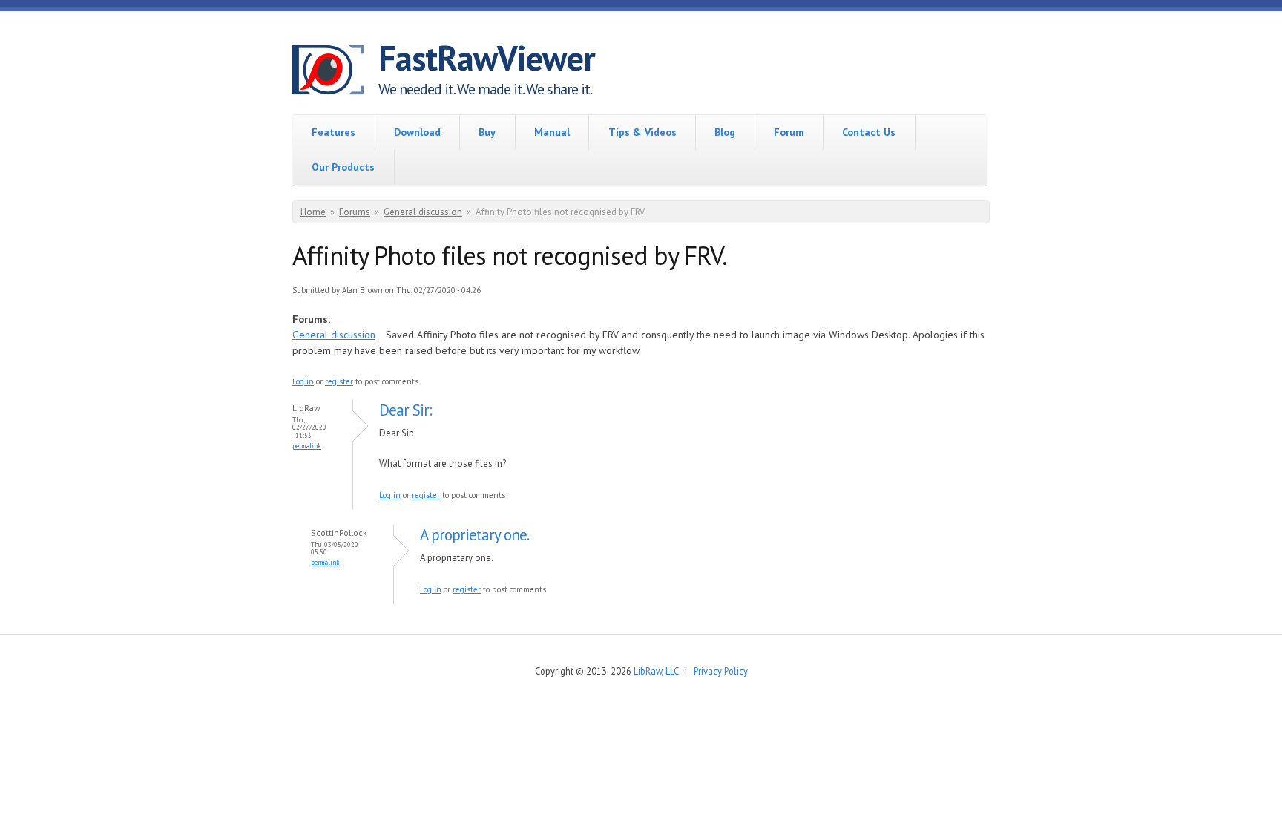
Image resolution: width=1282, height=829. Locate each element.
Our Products (343, 167)
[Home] (335, 72)
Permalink (306, 446)
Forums (354, 212)
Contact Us (868, 132)
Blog (724, 132)
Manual (552, 132)
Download (417, 132)
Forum (789, 132)
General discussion (423, 212)
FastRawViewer (486, 58)
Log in (303, 381)
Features (333, 132)
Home (313, 212)
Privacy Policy (721, 671)
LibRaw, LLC (656, 671)
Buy (487, 132)
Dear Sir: (405, 410)
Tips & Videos (642, 132)
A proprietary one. (474, 535)
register (339, 381)
